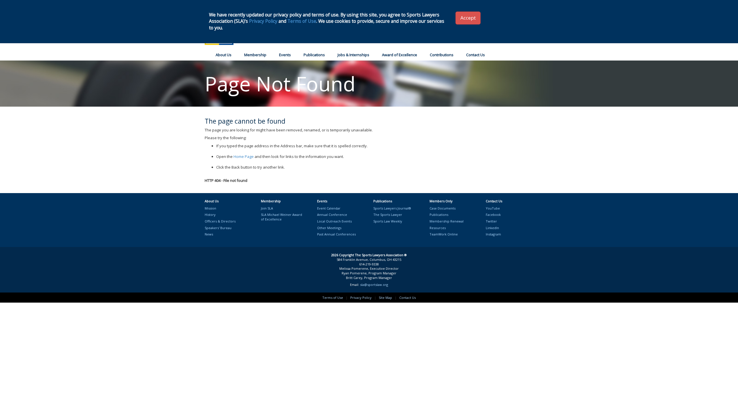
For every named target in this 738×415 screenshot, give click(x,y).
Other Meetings (329, 228)
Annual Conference (332, 214)
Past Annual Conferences (336, 234)
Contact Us (475, 54)
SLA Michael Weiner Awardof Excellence (281, 216)
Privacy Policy (361, 297)
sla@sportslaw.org (374, 284)
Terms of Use (332, 297)
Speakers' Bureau (218, 228)
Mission (210, 208)
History (210, 214)
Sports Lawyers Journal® (392, 208)
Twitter (491, 221)
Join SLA (267, 208)
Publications (314, 54)
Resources (438, 228)
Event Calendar (328, 208)
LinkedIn (492, 228)
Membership (255, 54)
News (209, 234)
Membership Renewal (447, 221)
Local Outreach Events (334, 221)
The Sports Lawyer (387, 214)
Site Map (385, 297)
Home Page (244, 156)
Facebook (493, 214)
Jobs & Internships (353, 54)
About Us (223, 54)
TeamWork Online (444, 234)
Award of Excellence (399, 54)
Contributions (441, 54)
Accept (468, 17)
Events (285, 54)
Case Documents (442, 208)
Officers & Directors (220, 221)
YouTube (493, 208)
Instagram (493, 234)
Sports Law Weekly (387, 221)
